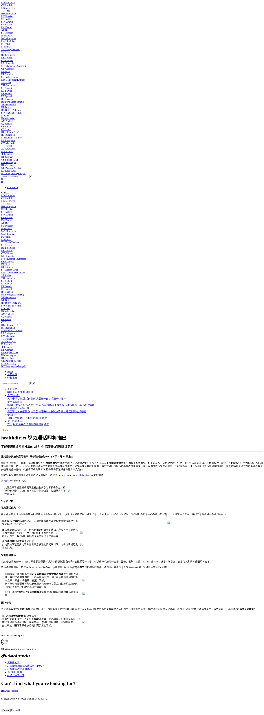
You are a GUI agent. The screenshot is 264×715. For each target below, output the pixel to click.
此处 (111, 567)
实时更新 (12, 392)
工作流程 (59, 405)
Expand (15, 710)
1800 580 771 (42, 698)
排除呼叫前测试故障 (49, 411)
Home (10, 371)
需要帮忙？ (13, 411)
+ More (4, 430)
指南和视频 (48, 405)
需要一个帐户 (58, 398)
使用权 (22, 424)
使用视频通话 (14, 402)
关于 (46, 424)
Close (5, 710)
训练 (20, 398)
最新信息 (12, 374)
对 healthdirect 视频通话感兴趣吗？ (25, 665)
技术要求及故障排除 (18, 408)
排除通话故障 (68, 411)
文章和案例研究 (34, 424)
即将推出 (12, 377)
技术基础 (81, 411)
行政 (28, 405)
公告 (20, 392)
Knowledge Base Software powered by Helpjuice (132, 707)
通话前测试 (29, 398)
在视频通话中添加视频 (19, 669)
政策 (15, 424)
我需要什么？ (43, 398)
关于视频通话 (14, 421)
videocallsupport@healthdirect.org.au (75, 475)
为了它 (34, 411)
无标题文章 (13, 662)
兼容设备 (25, 411)
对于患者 (36, 405)
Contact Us (12, 187)
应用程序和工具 (73, 405)
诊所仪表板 (88, 405)
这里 (8, 480)
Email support (11, 690)
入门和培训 (13, 395)
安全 (9, 424)
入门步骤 (12, 398)
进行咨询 (20, 405)
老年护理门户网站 (37, 418)
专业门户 (12, 414)
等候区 (11, 405)
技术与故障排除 (15, 675)
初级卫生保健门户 (17, 418)
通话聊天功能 (14, 672)
